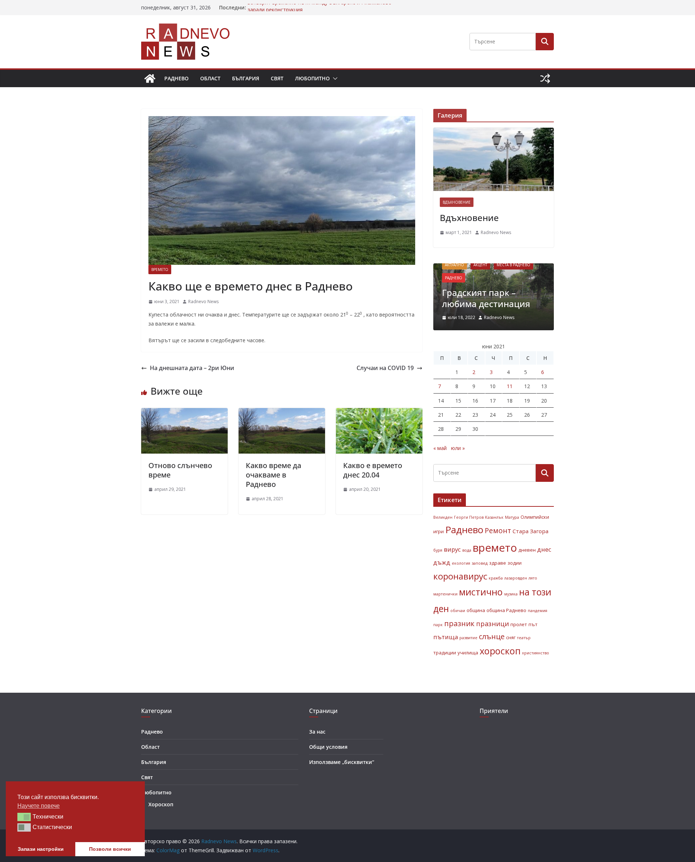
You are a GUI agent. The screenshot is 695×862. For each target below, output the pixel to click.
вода (466, 550)
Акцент (480, 264)
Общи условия (328, 746)
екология (461, 563)
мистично (481, 592)
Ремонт (498, 530)
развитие (468, 637)
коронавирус (460, 576)
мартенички (445, 593)
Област (210, 78)
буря (437, 550)
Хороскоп (160, 804)
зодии (514, 563)
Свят (277, 78)
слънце (492, 636)
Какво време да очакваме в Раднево (273, 474)
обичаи (457, 610)
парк (438, 624)
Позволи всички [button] (110, 849)
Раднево (176, 78)
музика (511, 593)
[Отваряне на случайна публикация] (545, 78)
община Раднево (506, 610)
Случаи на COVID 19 (385, 368)
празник (459, 623)
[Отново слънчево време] (184, 413)
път (533, 624)
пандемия (537, 610)
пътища (445, 637)
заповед (480, 563)
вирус (452, 549)
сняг (510, 637)
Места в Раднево (513, 264)
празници (492, 623)
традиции (444, 652)
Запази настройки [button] (41, 849)
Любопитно (312, 78)
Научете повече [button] (38, 806)
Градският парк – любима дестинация (486, 298)
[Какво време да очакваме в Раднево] (282, 413)
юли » (458, 448)
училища (468, 652)
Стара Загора (530, 531)
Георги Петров (469, 517)
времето (495, 547)
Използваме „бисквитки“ (341, 762)
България (245, 78)
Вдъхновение (457, 202)
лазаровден (515, 578)
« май (440, 448)
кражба (496, 578)
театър (524, 637)
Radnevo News (203, 301)
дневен (527, 550)
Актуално (454, 264)
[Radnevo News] (150, 78)
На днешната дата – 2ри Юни (192, 368)
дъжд (441, 562)
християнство (535, 652)
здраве (497, 563)
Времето (159, 269)
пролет (518, 624)
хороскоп (500, 651)
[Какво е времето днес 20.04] (379, 413)
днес (544, 549)
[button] (334, 78)
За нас (317, 731)
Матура (512, 517)
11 (510, 386)
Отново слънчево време (180, 470)
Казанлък (494, 517)
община (476, 610)
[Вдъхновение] (493, 159)
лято (532, 578)
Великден (442, 517)
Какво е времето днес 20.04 (372, 470)
